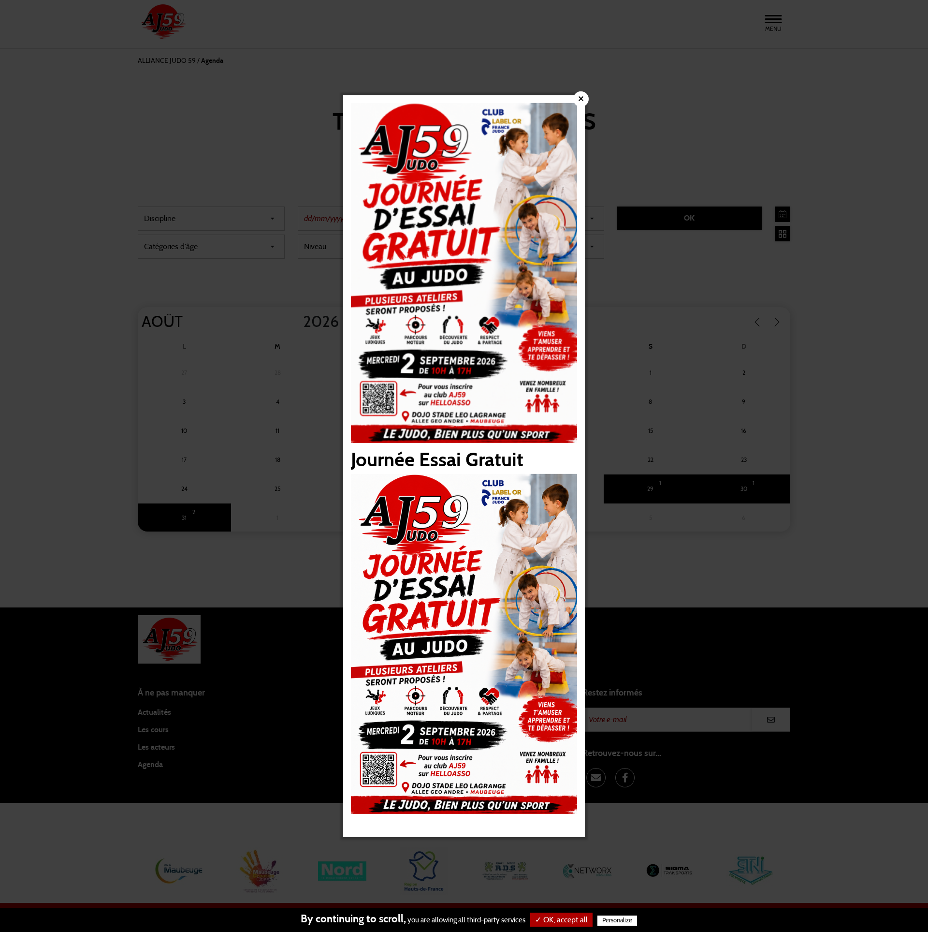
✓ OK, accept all (561, 920)
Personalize (617, 920)
